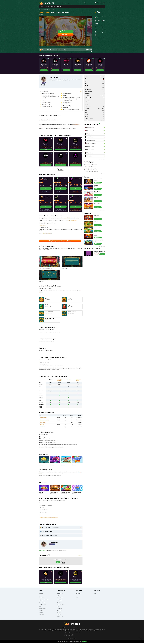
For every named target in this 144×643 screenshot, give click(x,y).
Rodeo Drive (42, 424)
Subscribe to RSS (72, 638)
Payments (59, 595)
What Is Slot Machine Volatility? (90, 168)
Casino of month (60, 593)
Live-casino (59, 600)
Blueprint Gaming (53, 493)
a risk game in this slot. (47, 233)
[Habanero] (103, 79)
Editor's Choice (57, 182)
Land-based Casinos (61, 604)
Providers (41, 612)
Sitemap (58, 614)
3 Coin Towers (96, 215)
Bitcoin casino (60, 597)
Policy (77, 597)
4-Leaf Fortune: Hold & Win (98, 240)
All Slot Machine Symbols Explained (91, 171)
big (69, 182)
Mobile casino (59, 599)
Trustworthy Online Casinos (44, 599)
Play (44, 70)
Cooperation (78, 593)
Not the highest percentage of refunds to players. (49, 517)
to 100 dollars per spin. (72, 220)
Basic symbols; (43, 225)
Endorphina (95, 216)
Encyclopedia (41, 614)
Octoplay (95, 241)
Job (76, 599)
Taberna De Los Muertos (44, 419)
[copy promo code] (45, 68)
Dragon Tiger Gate (43, 417)
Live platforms (60, 616)
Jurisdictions (59, 608)
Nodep (40, 182)
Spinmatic (74, 493)
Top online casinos (42, 604)
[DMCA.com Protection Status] (71, 635)
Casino (41, 6)
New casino (41, 593)
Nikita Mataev (44, 85)
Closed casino (41, 597)
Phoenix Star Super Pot (98, 203)
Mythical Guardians (59, 380)
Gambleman (96, 221)
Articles (59, 6)
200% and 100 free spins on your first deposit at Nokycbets (99, 252)
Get (45, 188)
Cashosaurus (42, 426)
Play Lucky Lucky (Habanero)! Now (60, 241)
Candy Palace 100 (97, 191)
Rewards (40, 610)
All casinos (60, 169)
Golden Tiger (96, 197)
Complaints (59, 602)
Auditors (58, 612)
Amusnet (95, 180)
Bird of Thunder (42, 422)
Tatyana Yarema (48, 550)
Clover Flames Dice (97, 227)
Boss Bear (69, 379)
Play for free (98, 182)
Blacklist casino (42, 595)
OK (84, 641)
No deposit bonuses (42, 608)
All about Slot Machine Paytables (90, 169)
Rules (40, 606)
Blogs (95, 593)
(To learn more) (79, 641)
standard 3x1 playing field (68, 218)
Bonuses (53, 6)
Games (47, 6)
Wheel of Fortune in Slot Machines (90, 164)
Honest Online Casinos (43, 602)
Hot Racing (96, 185)
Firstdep (41, 200)
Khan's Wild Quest (78, 380)
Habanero (40, 465)
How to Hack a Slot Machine (89, 166)
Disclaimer (78, 595)
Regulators (59, 610)
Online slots (41, 600)
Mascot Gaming (64, 493)
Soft (58, 606)
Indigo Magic (41, 493)
